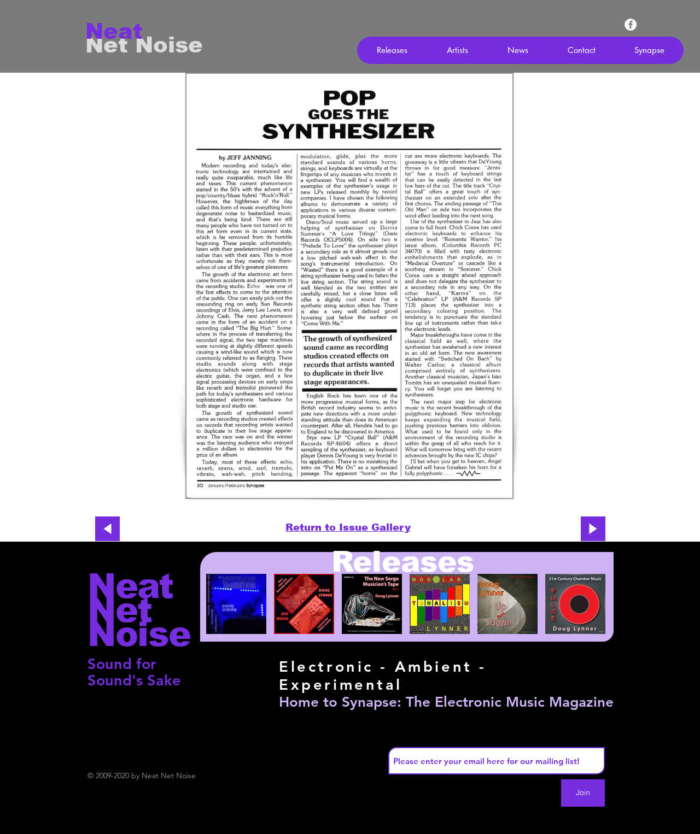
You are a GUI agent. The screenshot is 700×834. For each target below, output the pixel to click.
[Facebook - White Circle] (631, 25)
